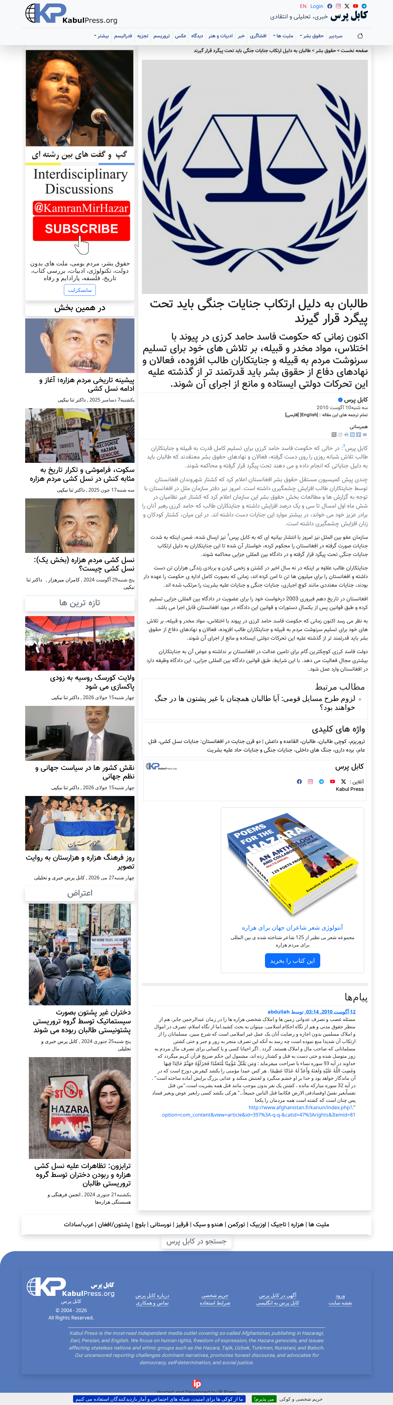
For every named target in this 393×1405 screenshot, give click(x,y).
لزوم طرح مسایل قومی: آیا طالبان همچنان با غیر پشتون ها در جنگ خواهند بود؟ (254, 702)
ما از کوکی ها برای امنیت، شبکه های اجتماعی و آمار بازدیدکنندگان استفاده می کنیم (159, 1398)
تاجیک (278, 1225)
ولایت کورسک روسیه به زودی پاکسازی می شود (92, 682)
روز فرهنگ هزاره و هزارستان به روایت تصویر (80, 862)
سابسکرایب (80, 290)
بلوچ (140, 1225)
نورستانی (160, 1225)
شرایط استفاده (215, 1302)
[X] (334, 435)
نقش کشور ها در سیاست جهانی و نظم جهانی (84, 772)
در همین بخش (79, 308)
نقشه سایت (340, 1302)
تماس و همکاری (152, 1302)
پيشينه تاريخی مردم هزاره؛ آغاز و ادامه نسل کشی (86, 385)
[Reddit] (340, 435)
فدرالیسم (123, 36)
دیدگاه (197, 36)
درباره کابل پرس (152, 1295)
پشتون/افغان (114, 1225)
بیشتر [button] (102, 36)
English (309, 415)
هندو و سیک (208, 1225)
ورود (340, 1295)
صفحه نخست (354, 51)
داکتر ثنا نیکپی (72, 399)
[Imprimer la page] (346, 435)
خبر (241, 36)
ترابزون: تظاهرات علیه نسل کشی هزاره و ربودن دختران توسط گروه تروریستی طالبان (82, 1175)
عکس (180, 36)
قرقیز (182, 1225)
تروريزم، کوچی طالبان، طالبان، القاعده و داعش (315, 741)
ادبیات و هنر (220, 36)
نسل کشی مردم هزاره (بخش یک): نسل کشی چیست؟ (84, 564)
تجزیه (142, 36)
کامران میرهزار (64, 579)
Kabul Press (350, 790)
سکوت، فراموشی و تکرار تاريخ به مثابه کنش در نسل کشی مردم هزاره (82, 474)
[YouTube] (332, 782)
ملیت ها (319, 1225)
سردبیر (335, 36)
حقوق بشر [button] (313, 36)
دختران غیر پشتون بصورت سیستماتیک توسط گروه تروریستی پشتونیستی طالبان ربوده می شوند (82, 1021)
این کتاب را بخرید (292, 960)
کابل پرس (355, 400)
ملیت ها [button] (284, 36)
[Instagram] (310, 782)
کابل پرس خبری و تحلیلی (59, 877)
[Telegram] (321, 782)
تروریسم (162, 36)
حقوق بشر (326, 51)
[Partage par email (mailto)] (364, 435)
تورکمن (236, 1225)
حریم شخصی (214, 1295)
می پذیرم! (264, 1398)
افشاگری (258, 36)
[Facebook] (358, 435)
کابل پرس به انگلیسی (277, 1302)
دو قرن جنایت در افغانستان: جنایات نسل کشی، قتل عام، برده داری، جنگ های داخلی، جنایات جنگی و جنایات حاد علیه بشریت (256, 745)
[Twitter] (343, 782)
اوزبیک (258, 1225)
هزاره (297, 1225)
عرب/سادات (78, 1225)
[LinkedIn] (352, 435)
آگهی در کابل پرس (277, 1295)
